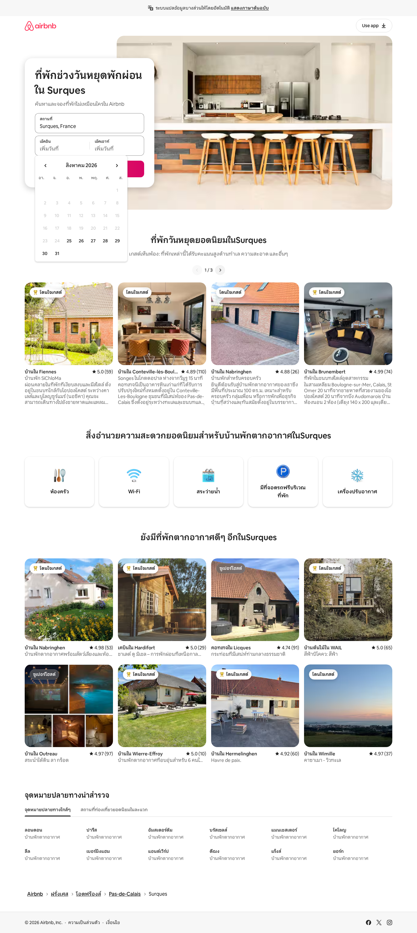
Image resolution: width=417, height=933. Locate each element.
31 (57, 253)
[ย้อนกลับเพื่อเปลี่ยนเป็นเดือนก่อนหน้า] (46, 165)
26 (81, 241)
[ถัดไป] (220, 270)
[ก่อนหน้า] (197, 270)
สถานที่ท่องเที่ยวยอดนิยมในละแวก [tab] (114, 809)
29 (117, 241)
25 (69, 241)
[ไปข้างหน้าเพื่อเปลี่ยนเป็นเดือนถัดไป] (117, 165)
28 (105, 241)
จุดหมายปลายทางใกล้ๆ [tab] (48, 809)
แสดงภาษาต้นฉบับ (250, 8)
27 (93, 241)
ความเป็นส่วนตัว (84, 922)
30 (45, 253)
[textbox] (62, 149)
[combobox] (89, 126)
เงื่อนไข (113, 922)
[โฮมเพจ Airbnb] (40, 25)
